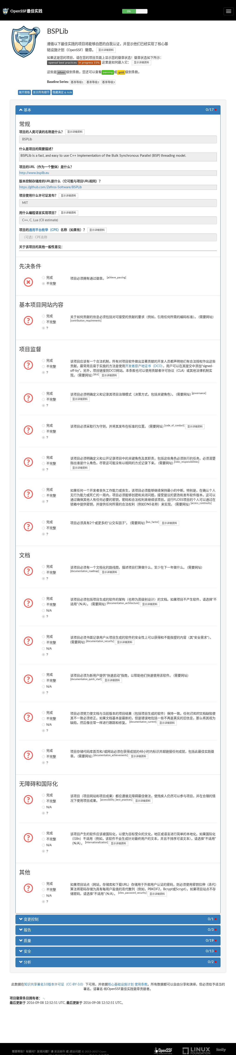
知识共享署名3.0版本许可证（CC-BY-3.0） (54, 984)
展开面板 (24, 92)
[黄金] (121, 72)
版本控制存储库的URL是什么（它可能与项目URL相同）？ (60, 181)
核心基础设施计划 (121, 984)
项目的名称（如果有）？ (52, 230)
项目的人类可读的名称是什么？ (41, 132)
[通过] (108, 72)
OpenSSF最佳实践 (26, 11)
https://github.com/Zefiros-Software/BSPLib (50, 187)
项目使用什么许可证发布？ (38, 195)
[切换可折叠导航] (229, 11)
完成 (47, 277)
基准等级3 (108, 82)
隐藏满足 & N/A (62, 92)
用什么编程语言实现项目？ (38, 213)
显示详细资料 (106, 50)
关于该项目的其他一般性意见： (41, 247)
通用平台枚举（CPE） (45, 230)
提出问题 (74, 1051)
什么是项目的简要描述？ (37, 149)
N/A (47, 610)
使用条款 (141, 984)
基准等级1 (77, 82)
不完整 (47, 283)
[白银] (61, 72)
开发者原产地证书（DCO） (144, 366)
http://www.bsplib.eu (34, 173)
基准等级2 (92, 82)
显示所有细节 (41, 92)
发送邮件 (59, 1051)
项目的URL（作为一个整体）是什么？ (46, 167)
